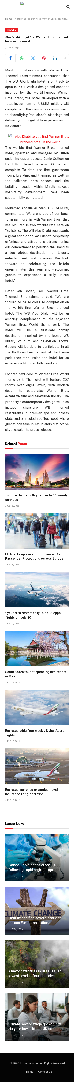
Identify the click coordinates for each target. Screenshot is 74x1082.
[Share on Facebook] (10, 58)
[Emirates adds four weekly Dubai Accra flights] (37, 707)
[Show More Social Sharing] (65, 58)
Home (8, 18)
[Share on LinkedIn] (55, 58)
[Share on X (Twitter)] (33, 58)
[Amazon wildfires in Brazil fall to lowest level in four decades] (37, 964)
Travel (11, 30)
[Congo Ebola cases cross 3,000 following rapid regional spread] (37, 858)
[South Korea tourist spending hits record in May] (37, 648)
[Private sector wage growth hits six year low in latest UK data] (37, 1017)
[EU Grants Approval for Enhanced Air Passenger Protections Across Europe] (37, 531)
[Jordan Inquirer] (37, 6)
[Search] (68, 6)
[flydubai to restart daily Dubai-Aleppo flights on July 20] (37, 589)
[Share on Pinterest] (44, 58)
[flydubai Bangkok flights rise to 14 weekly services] (37, 472)
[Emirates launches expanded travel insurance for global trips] (37, 766)
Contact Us (45, 1071)
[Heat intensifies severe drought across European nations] (37, 911)
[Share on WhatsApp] (21, 58)
